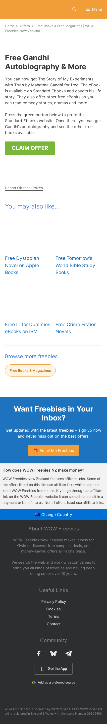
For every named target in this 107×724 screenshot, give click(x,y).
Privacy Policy (53, 601)
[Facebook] (38, 653)
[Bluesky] (53, 653)
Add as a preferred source (56, 682)
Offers (25, 26)
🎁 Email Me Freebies (53, 450)
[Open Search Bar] (74, 9)
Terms (53, 616)
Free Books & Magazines (30, 370)
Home (9, 26)
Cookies (53, 609)
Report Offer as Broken (24, 188)
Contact (53, 623)
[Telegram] (68, 653)
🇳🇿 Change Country (53, 514)
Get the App (57, 668)
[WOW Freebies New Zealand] (13, 9)
